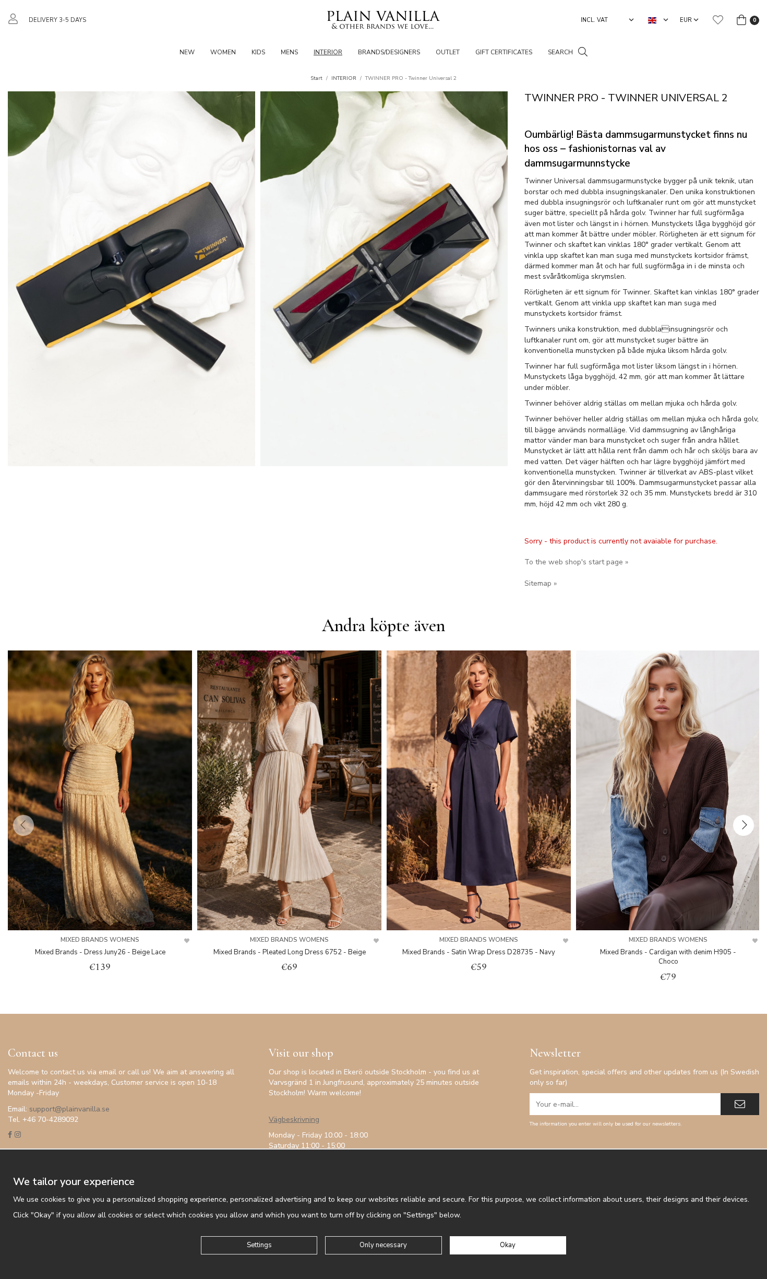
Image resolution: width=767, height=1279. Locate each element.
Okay (508, 1245)
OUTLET (448, 52)
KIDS (258, 52)
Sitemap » (540, 583)
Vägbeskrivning (294, 1119)
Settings (259, 1245)
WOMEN (223, 52)
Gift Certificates (503, 52)
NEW (187, 52)
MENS (289, 52)
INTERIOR (328, 52)
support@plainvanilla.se (69, 1109)
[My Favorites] (718, 20)
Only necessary (383, 1245)
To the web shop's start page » (576, 562)
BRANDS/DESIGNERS (389, 52)
